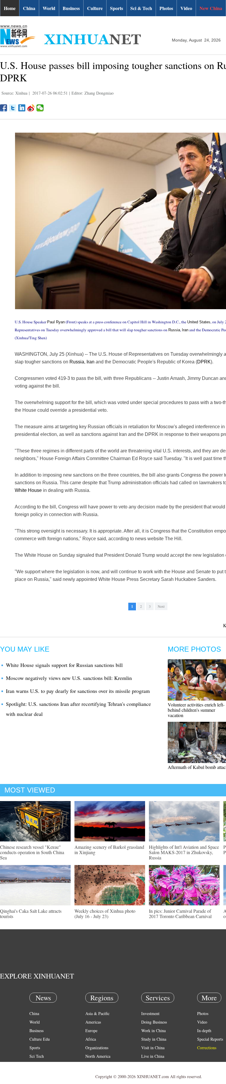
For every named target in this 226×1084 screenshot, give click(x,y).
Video (186, 8)
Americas (93, 1022)
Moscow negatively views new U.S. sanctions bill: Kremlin (69, 677)
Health (34, 1064)
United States (198, 322)
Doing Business (154, 1022)
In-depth (204, 1030)
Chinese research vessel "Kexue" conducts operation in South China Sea (32, 852)
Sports (116, 8)
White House (28, 490)
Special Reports (210, 1039)
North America (97, 1056)
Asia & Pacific (97, 1013)
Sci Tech (36, 1056)
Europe (91, 1030)
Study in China (153, 1039)
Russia (174, 330)
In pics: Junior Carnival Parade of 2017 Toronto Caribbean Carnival (180, 913)
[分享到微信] (40, 107)
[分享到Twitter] (12, 107)
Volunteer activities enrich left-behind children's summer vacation (196, 709)
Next (161, 606)
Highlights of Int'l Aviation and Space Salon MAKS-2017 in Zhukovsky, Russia (184, 852)
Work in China (153, 1030)
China (29, 8)
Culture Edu (39, 1039)
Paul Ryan (56, 322)
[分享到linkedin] (22, 107)
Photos (166, 8)
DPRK (204, 361)
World (49, 8)
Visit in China (152, 1047)
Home (10, 8)
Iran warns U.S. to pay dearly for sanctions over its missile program (78, 690)
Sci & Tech (141, 8)
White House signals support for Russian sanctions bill (64, 664)
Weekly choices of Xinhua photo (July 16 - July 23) (104, 913)
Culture (95, 8)
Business (71, 8)
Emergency (150, 1064)
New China (211, 8)
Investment (150, 1013)
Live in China (152, 1056)
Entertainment (41, 1073)
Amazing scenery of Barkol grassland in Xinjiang (109, 849)
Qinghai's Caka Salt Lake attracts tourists (31, 913)
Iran (185, 330)
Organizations (96, 1047)
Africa (90, 1039)
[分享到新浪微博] (31, 107)
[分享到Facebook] (3, 107)
